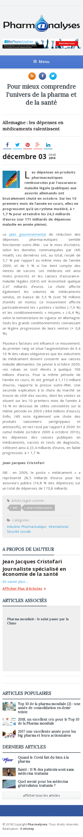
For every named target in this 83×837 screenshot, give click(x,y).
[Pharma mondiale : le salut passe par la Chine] (41, 612)
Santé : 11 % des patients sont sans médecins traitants (46, 771)
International (58, 526)
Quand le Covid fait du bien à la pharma (43, 759)
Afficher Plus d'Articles (22, 589)
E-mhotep (27, 829)
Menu (44, 61)
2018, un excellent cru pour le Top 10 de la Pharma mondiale (48, 721)
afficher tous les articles (41, 795)
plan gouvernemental (27, 234)
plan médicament (39, 508)
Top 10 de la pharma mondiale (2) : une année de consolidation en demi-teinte (49, 708)
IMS (15, 508)
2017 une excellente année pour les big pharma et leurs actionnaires (47, 733)
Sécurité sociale (19, 531)
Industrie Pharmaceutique (26, 526)
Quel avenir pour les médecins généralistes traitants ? (43, 783)
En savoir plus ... (15, 581)
